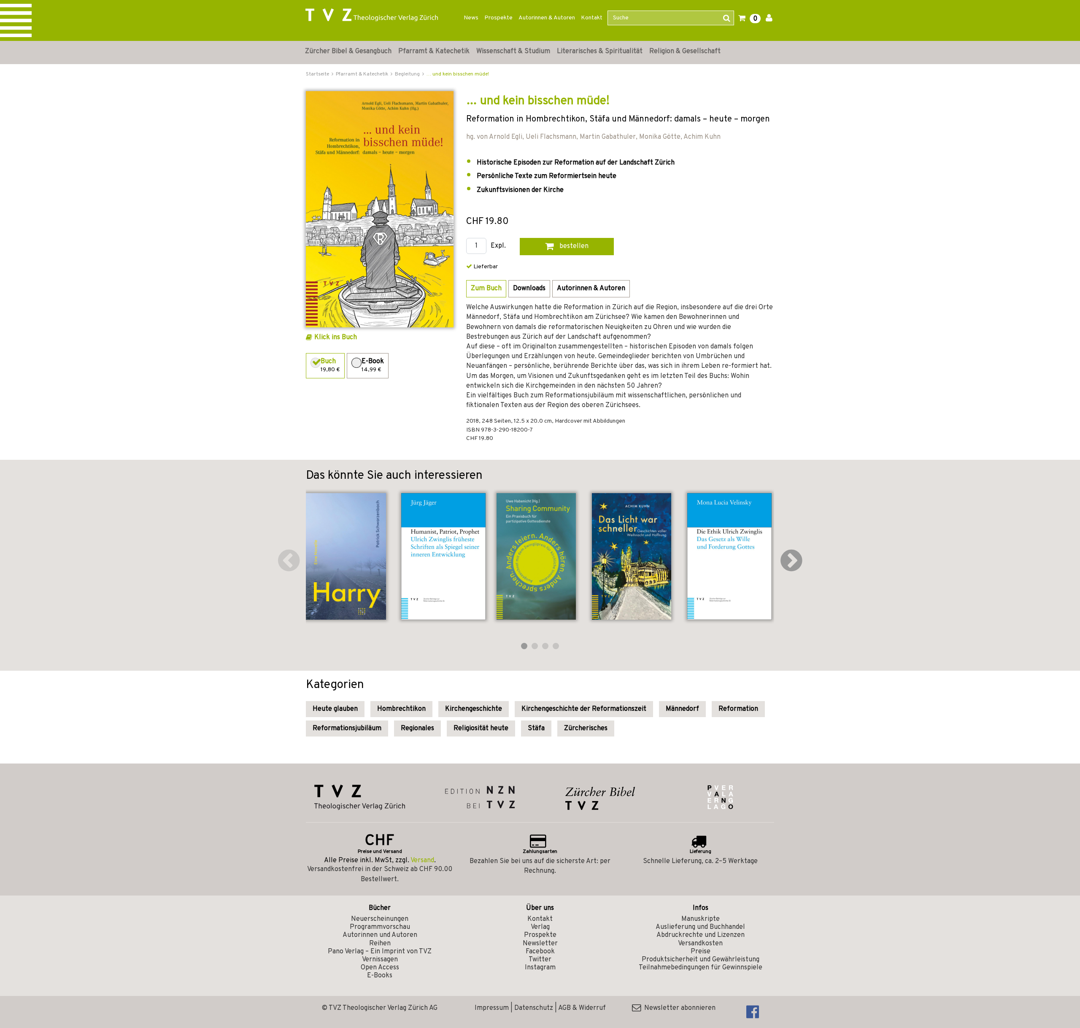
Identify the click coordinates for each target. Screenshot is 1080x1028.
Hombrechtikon (401, 709)
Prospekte (498, 18)
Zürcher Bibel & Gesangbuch (348, 51)
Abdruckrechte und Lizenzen (700, 935)
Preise (700, 951)
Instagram (540, 967)
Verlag (540, 927)
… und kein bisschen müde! (458, 74)
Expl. (498, 246)
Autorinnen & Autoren (546, 18)
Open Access (380, 967)
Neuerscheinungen (379, 919)
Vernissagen (380, 959)
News (471, 18)
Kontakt (591, 18)
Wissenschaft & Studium (513, 51)
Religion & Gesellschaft (685, 51)
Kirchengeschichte (473, 709)
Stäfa (536, 728)
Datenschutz (533, 1008)
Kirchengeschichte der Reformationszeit (583, 709)
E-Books (379, 975)
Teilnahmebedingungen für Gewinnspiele (700, 967)
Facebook (540, 951)
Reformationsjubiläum (347, 728)
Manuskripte (700, 919)
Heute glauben (335, 709)
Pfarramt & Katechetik (434, 51)
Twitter (540, 959)
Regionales (417, 728)
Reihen (380, 943)
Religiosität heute (481, 728)
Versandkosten (700, 943)
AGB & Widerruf (582, 1008)
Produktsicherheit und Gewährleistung (700, 959)
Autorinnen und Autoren (380, 935)
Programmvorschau (380, 927)
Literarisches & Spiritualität (600, 51)
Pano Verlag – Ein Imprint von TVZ (380, 951)
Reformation (738, 709)
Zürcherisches (586, 728)
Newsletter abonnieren (678, 1008)
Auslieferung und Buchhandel (700, 927)
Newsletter (540, 943)
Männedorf (682, 709)
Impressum (492, 1008)
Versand (422, 860)
